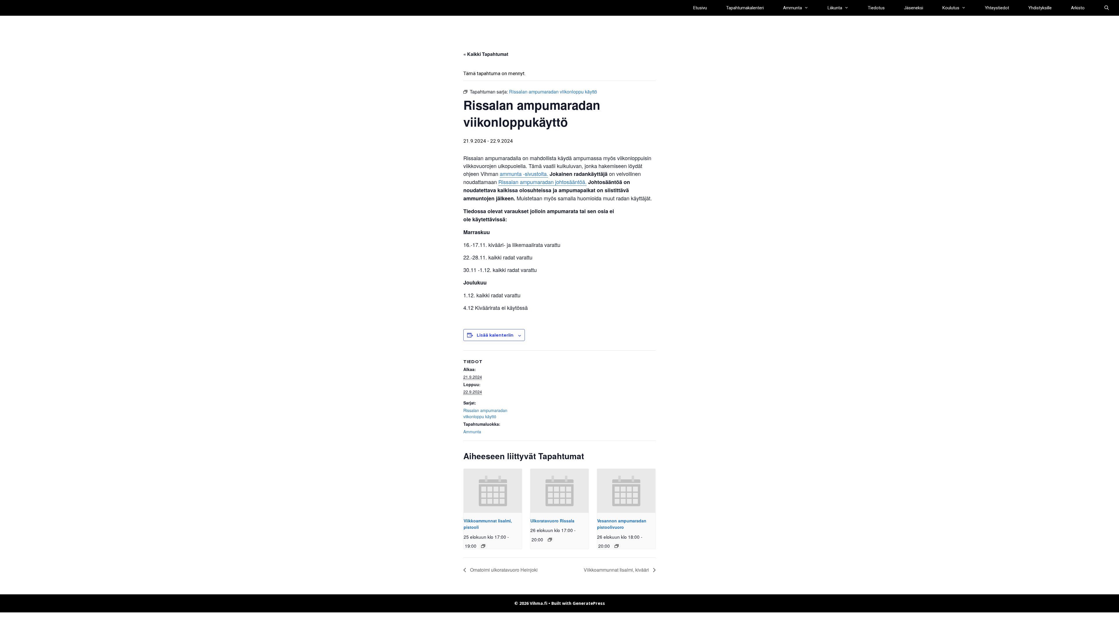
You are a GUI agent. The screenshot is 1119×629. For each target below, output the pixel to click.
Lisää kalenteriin (495, 335)
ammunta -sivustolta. (524, 173)
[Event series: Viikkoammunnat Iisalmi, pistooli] (483, 546)
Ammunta (792, 7)
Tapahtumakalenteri (745, 7)
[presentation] (493, 491)
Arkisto (1078, 7)
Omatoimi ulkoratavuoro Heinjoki (503, 569)
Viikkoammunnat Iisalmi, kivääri (617, 569)
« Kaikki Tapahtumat (485, 54)
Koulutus (950, 7)
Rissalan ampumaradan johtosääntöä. (542, 181)
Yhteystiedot (997, 7)
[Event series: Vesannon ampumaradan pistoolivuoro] (617, 546)
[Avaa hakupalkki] (1106, 8)
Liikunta (835, 7)
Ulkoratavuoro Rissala (552, 521)
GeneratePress (589, 603)
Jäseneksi (913, 7)
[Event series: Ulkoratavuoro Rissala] (550, 539)
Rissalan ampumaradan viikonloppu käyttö (485, 413)
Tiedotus (876, 7)
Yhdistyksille (1040, 7)
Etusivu (700, 7)
